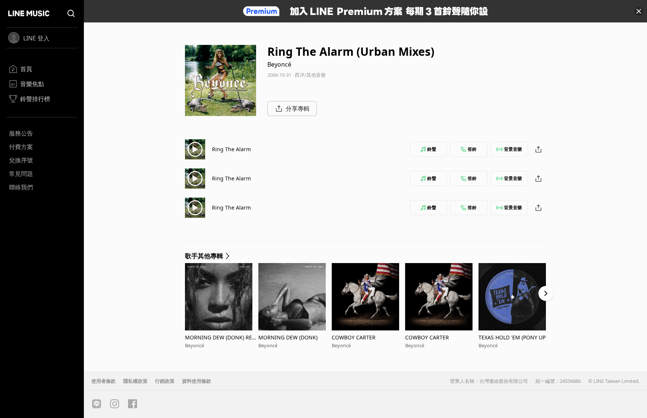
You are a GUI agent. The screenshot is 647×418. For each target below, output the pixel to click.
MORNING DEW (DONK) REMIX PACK (221, 337)
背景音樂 (513, 149)
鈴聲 (431, 149)
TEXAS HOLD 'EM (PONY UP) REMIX (515, 337)
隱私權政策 (135, 381)
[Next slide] (545, 293)
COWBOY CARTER (354, 337)
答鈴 (472, 149)
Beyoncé (279, 64)
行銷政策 (164, 381)
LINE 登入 (36, 38)
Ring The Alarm (231, 149)
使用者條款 (103, 381)
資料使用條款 (196, 381)
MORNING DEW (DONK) (288, 337)
